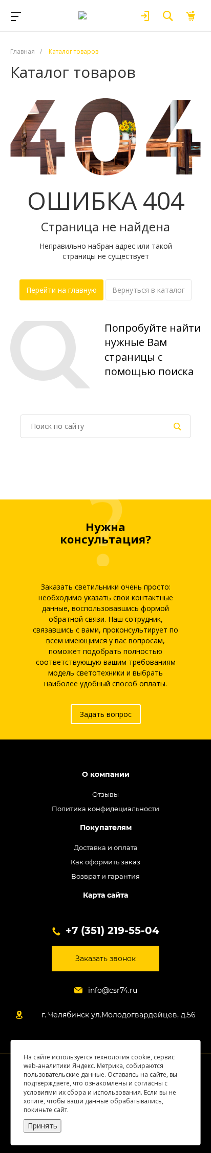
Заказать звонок (105, 958)
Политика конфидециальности (105, 808)
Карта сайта (105, 895)
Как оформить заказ (105, 862)
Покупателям (106, 827)
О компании (106, 774)
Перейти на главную (61, 290)
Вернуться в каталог (148, 290)
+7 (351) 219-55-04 (112, 930)
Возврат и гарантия (105, 876)
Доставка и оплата (106, 847)
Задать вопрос (106, 714)
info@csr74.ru (112, 990)
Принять (42, 1125)
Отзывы (105, 794)
